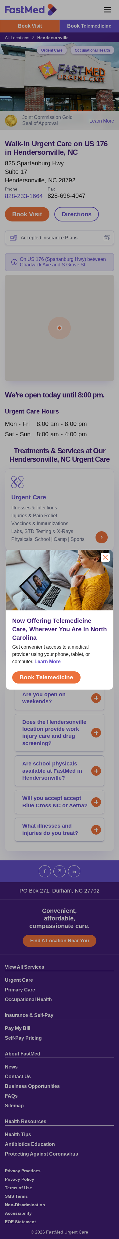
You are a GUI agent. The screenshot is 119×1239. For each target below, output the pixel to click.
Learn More (47, 661)
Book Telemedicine (46, 677)
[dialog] (59, 619)
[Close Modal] (105, 557)
